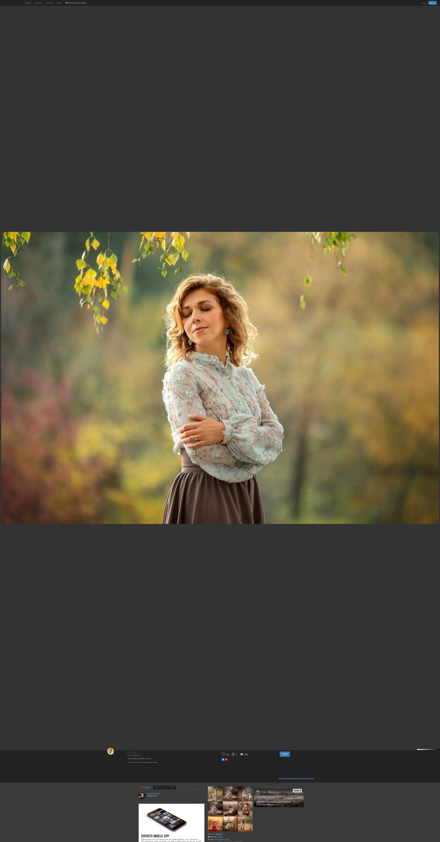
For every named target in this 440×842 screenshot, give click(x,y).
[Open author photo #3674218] (215, 794)
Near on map (160, 788)
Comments (146, 788)
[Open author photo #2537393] (245, 824)
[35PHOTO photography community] (12, 3)
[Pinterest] (226, 759)
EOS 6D (220, 837)
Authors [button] (38, 3)
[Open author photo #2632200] (215, 824)
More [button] (59, 3)
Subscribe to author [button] (285, 754)
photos (219, 834)
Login (424, 3)
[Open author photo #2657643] (245, 809)
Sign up (432, 3)
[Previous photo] (2, 365)
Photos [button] (28, 3)
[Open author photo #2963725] (230, 794)
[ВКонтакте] (223, 759)
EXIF (172, 788)
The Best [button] (49, 3)
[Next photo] (438, 365)
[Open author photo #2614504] (230, 824)
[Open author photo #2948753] (245, 794)
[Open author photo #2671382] (230, 809)
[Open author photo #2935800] (215, 809)
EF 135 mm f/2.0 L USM (221, 839)
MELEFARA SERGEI (153, 793)
